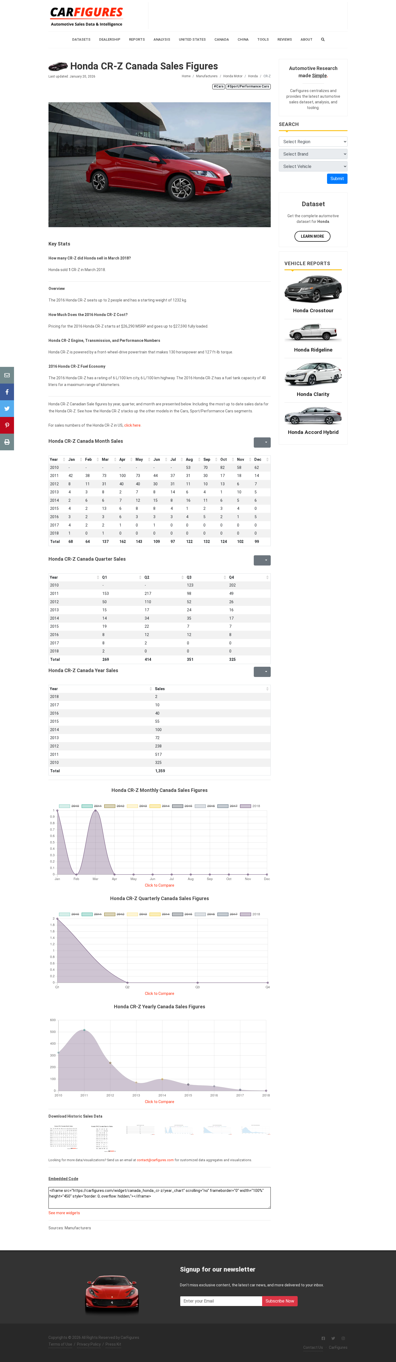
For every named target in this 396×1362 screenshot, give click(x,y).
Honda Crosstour (313, 310)
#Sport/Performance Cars (248, 86)
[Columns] (265, 442)
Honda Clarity (313, 394)
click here (132, 425)
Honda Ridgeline (313, 350)
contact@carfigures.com (155, 1160)
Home (186, 76)
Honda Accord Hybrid (313, 432)
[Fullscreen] (257, 442)
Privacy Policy (89, 1344)
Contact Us (313, 1347)
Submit (337, 178)
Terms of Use (60, 1344)
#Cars (219, 86)
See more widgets (64, 1213)
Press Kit (113, 1344)
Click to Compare (159, 885)
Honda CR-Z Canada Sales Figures (143, 66)
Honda (253, 76)
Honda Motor (232, 76)
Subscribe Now (280, 1301)
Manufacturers (207, 76)
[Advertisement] (248, 15)
